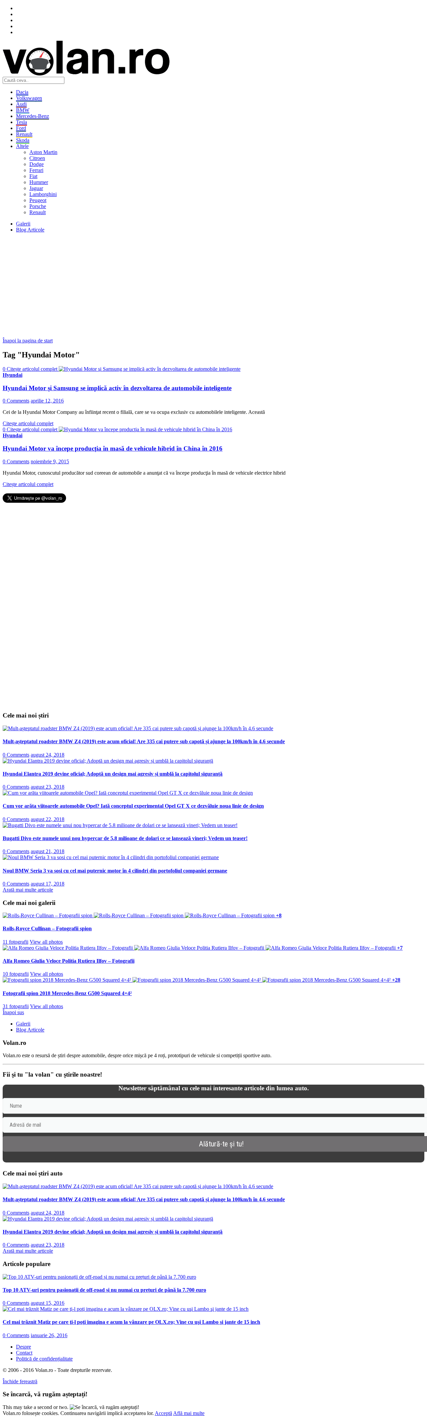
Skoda (22, 140)
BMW (22, 110)
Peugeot (37, 200)
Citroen (37, 158)
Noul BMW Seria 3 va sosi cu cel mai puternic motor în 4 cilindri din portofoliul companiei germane (115, 871)
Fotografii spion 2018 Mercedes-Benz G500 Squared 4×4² (67, 993)
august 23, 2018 (47, 787)
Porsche (37, 206)
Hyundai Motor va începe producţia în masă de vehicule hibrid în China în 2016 (113, 448)
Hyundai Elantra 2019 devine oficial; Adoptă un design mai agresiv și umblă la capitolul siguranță (113, 774)
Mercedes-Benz (32, 116)
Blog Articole (30, 229)
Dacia (22, 92)
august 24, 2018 (47, 755)
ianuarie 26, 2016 (49, 1335)
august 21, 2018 (47, 851)
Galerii (23, 223)
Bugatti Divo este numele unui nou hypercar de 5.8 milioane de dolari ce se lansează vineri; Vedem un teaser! (125, 838)
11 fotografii (15, 942)
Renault (24, 134)
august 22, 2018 (47, 819)
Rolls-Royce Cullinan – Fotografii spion (47, 928)
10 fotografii (16, 974)
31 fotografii (16, 1006)
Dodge (36, 164)
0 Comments (16, 401)
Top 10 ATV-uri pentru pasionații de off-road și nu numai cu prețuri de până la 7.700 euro (104, 1290)
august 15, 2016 (47, 1303)
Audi (21, 104)
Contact (24, 1353)
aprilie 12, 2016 (47, 401)
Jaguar (36, 188)
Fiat (33, 176)
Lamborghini (43, 194)
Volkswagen (29, 98)
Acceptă (163, 1413)
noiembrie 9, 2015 (50, 461)
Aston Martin (43, 152)
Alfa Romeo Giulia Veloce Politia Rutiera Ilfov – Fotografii (68, 961)
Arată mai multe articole (28, 890)
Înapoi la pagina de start (28, 340)
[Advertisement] (203, 285)
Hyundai (12, 375)
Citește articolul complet (28, 423)
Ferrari (36, 170)
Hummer (38, 182)
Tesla (21, 122)
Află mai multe (188, 1413)
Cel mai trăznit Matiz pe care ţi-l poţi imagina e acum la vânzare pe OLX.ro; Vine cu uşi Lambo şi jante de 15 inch (131, 1322)
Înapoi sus (13, 1012)
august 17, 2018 (47, 884)
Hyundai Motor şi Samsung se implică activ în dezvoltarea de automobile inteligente (117, 387)
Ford (21, 128)
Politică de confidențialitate (44, 1359)
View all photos (46, 942)
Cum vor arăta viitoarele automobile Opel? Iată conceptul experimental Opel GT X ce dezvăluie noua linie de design (133, 806)
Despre (23, 1347)
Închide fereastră (20, 1381)
